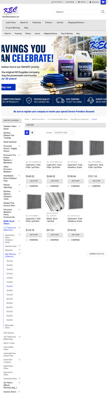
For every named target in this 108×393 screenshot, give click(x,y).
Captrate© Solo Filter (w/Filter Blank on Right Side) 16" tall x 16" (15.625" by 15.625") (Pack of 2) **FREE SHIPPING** (34, 166)
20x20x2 (9, 303)
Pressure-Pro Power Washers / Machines (10, 159)
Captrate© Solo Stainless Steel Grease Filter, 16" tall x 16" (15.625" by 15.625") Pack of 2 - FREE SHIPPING (75, 220)
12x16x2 (9, 273)
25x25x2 (9, 320)
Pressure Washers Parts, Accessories (9, 213)
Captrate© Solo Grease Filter (10, 354)
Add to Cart (34, 181)
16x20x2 (9, 290)
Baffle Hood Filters (9, 222)
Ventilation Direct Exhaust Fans (10, 178)
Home (27, 119)
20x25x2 (9, 307)
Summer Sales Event (10, 127)
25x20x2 (9, 316)
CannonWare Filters (8, 348)
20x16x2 (9, 299)
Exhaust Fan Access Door (9, 204)
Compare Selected (96, 254)
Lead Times (11, 22)
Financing (36, 22)
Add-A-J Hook (9, 343)
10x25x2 (9, 269)
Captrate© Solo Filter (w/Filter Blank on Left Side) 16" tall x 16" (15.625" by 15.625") (33, 220)
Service (60, 22)
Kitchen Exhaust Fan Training (9, 135)
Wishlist (83, 2)
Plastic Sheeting (8, 186)
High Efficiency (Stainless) (10, 255)
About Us (24, 22)
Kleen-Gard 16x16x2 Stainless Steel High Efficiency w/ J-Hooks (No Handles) (54, 220)
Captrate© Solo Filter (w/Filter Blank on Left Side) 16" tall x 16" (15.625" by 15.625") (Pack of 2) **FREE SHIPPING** (55, 166)
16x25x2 (9, 294)
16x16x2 (9, 286)
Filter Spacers (9, 333)
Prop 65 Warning (13, 28)
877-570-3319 (58, 2)
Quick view (34, 155)
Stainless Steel (10, 246)
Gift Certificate (70, 2)
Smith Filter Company (8, 361)
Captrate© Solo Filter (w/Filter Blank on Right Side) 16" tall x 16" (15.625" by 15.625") (95, 166)
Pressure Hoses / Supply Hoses (10, 148)
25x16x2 (9, 311)
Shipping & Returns (76, 22)
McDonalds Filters (9, 326)
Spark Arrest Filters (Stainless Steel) (9, 238)
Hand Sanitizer (10, 142)
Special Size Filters (8, 373)
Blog (26, 28)
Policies (48, 22)
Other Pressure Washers (8, 169)
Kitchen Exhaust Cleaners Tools (8, 195)
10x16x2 (9, 261)
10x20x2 (9, 265)
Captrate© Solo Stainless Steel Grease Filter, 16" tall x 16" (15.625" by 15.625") (75, 166)
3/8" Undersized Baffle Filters (10, 338)
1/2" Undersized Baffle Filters (10, 229)
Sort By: (49, 133)
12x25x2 (9, 282)
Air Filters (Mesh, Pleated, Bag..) (10, 385)
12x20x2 (9, 278)
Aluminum (9, 250)
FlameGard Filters (10, 378)
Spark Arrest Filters (8, 367)
